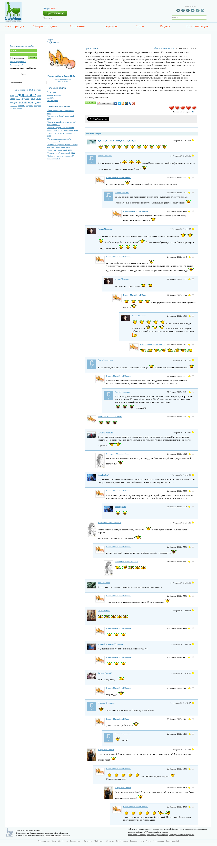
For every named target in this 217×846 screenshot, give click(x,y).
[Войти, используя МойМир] (203, 12)
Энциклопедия (45, 26)
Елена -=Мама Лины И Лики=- (118, 178)
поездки (13, 103)
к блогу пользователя (164, 48)
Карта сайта (132, 835)
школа (39, 95)
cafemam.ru (63, 833)
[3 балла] (183, 110)
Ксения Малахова (105, 229)
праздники (37, 106)
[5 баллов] (194, 110)
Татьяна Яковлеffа (105, 673)
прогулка (37, 90)
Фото (140, 26)
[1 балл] (172, 110)
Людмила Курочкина (106, 703)
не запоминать (19, 58)
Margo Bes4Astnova (106, 749)
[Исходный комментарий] (192, 178)
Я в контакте (52, 92)
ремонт (16, 108)
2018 (31, 90)
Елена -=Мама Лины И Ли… (62, 76)
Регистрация (14, 26)
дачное (38, 103)
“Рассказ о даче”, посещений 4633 (61, 153)
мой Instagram (52, 101)
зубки (11, 108)
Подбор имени (122, 841)
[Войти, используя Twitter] (193, 12)
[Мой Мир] (126, 103)
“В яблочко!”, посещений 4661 (59, 150)
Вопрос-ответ (75, 841)
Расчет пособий (172, 841)
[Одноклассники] (123, 103)
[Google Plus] (133, 103)
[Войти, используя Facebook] (183, 12)
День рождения (21, 90)
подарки (29, 105)
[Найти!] (208, 17)
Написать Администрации (157, 835)
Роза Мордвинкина (105, 360)
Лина (33, 99)
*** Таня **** (104, 583)
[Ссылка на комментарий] (192, 141)
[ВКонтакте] (116, 103)
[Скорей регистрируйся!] (55, 14)
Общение (77, 26)
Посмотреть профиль (62, 79)
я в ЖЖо (50, 98)
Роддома (133, 841)
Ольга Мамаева (104, 610)
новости (21, 105)
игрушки (25, 98)
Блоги (54, 841)
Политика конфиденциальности (57, 835)
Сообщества (63, 841)
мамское (26, 102)
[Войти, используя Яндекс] (198, 12)
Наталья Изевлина (105, 156)
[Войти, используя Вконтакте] (178, 12)
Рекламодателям (187, 835)
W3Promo (148, 832)
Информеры (99, 841)
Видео (165, 26)
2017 (12, 95)
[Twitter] (119, 103)
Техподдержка (175, 835)
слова (12, 98)
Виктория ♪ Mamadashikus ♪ (117, 454)
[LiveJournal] (130, 103)
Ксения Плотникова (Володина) (110, 644)
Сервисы (111, 26)
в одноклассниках (54, 95)
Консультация (197, 26)
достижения (13, 106)
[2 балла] (177, 110)
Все (20, 108)
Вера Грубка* (103, 475)
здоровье (25, 94)
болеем (18, 98)
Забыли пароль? (16, 65)
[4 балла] (188, 110)
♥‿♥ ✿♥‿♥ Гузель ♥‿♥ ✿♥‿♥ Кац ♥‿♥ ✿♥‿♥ (117, 140)
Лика (38, 98)
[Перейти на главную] (13, 22)
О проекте (47, 18)
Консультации (158, 841)
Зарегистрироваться (18, 62)
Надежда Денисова (105, 432)
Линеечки (110, 841)
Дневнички (87, 841)
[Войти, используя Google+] (188, 12)
